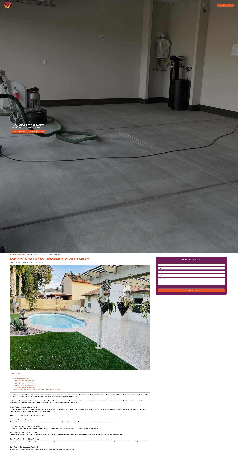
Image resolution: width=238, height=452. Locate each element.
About (161, 5)
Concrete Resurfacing (184, 5)
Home (11, 254)
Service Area (197, 5)
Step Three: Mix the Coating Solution (25, 383)
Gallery (206, 5)
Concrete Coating (170, 5)
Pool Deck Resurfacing (20, 254)
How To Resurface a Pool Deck (21, 378)
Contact (213, 5)
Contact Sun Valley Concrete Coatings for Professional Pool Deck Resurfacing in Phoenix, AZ (37, 389)
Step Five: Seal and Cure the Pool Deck (26, 387)
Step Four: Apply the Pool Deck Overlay (26, 385)
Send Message (191, 290)
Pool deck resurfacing (15, 394)
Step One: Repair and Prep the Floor (25, 380)
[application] (175, 5)
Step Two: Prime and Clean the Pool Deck (26, 382)
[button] (225, 5)
